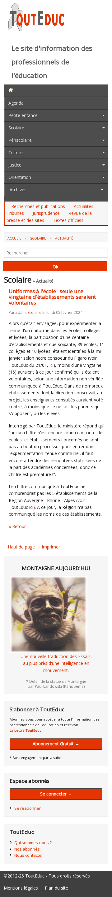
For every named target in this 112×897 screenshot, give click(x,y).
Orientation (19, 177)
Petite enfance (23, 115)
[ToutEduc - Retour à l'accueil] (37, 29)
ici (51, 365)
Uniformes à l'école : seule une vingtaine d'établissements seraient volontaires (52, 297)
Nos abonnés (27, 849)
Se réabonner (27, 808)
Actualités (83, 206)
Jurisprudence (46, 213)
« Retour (17, 526)
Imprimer (51, 547)
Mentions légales (21, 888)
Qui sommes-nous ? (33, 842)
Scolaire (16, 128)
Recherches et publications (38, 206)
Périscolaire (20, 140)
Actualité (64, 238)
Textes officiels (68, 220)
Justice (14, 165)
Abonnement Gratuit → (56, 744)
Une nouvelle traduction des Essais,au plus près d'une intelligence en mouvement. (56, 663)
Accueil (14, 238)
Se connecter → (56, 794)
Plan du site (56, 888)
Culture (15, 152)
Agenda (16, 103)
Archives (18, 190)
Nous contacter (28, 855)
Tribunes (15, 213)
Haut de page (21, 547)
